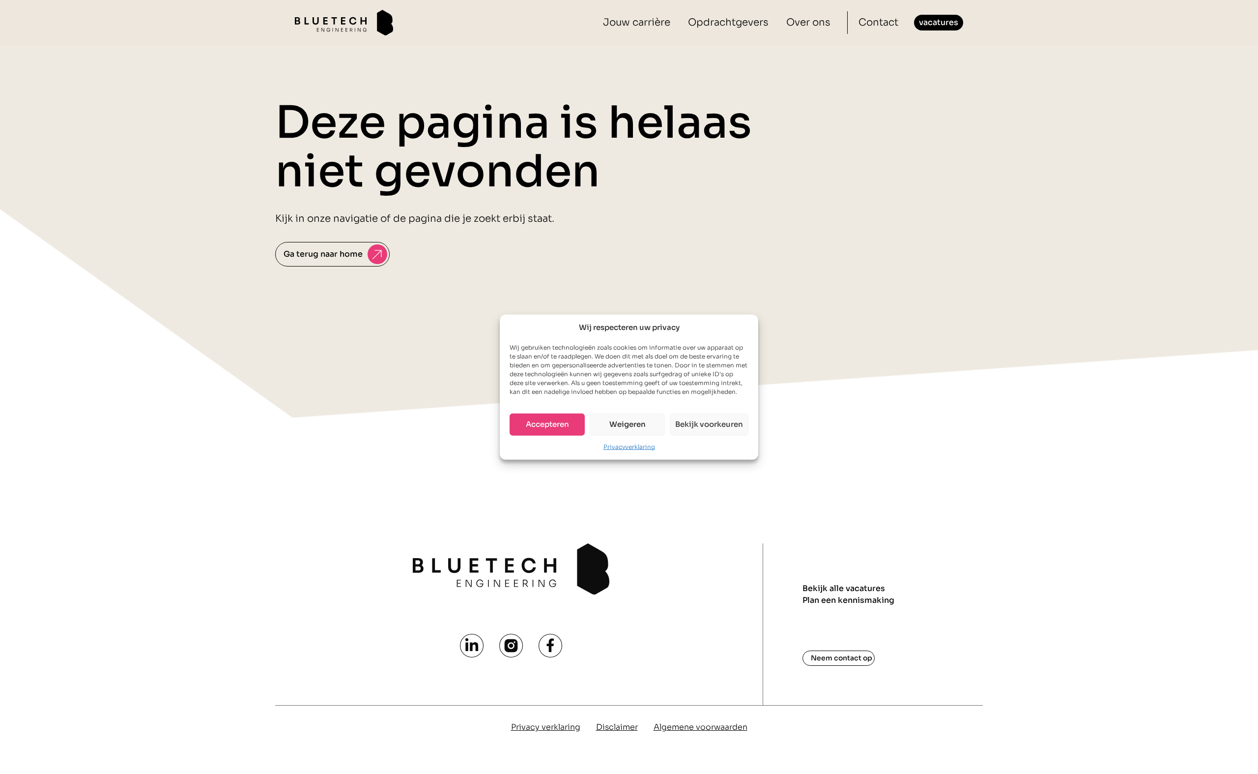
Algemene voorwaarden (700, 727)
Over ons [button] (808, 22)
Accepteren (547, 424)
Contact (878, 22)
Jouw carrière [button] (636, 22)
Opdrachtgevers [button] (728, 22)
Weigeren (627, 424)
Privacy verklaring (545, 727)
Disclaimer (617, 727)
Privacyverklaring (629, 446)
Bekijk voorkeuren (709, 424)
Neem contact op (841, 658)
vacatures (938, 22)
